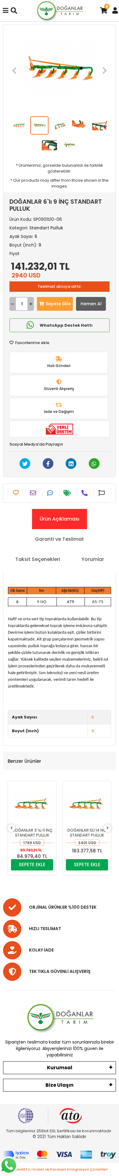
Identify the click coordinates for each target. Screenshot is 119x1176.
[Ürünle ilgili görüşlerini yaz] (50, 493)
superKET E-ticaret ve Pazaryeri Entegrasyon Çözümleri (60, 1169)
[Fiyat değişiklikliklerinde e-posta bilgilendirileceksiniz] (68, 493)
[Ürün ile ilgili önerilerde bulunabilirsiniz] (102, 493)
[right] (108, 828)
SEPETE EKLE (32, 864)
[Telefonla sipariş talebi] (85, 493)
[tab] (59, 519)
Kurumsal (59, 1067)
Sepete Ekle (58, 304)
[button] (14, 70)
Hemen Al (91, 304)
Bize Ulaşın (59, 1085)
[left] (11, 828)
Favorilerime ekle (31, 343)
